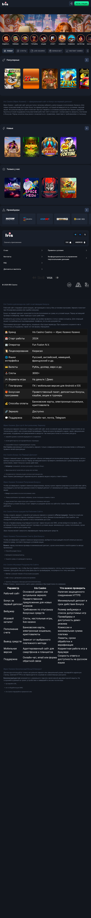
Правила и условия (55, 250)
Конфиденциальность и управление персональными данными (62, 258)
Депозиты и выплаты (12, 269)
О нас (6, 250)
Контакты (7, 257)
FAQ (5, 263)
